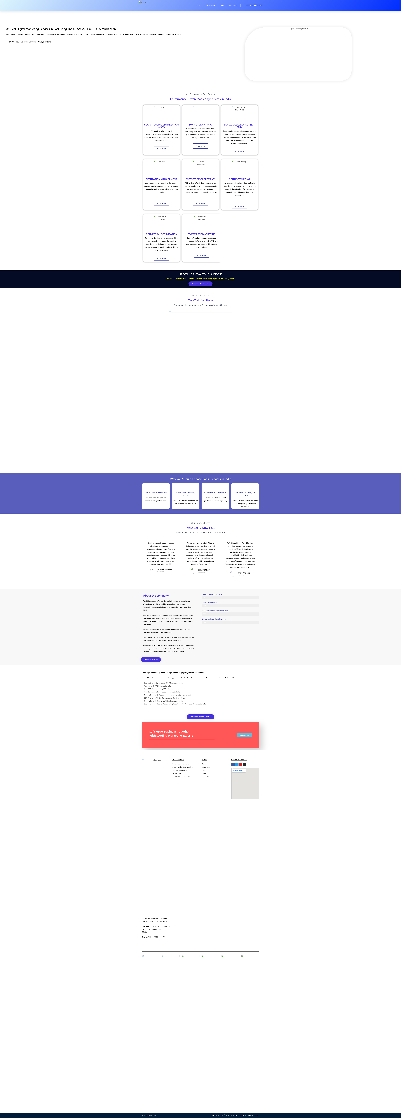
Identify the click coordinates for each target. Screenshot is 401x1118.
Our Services (210, 5)
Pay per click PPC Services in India (157, 686)
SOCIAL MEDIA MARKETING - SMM (239, 126)
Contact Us (233, 5)
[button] (161, 148)
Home (198, 5)
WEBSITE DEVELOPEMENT (200, 179)
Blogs (222, 5)
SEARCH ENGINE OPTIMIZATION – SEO (161, 126)
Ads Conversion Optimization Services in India (162, 692)
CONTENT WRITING (239, 179)
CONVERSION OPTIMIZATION (161, 234)
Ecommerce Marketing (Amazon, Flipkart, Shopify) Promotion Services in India (175, 704)
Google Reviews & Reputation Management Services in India (168, 695)
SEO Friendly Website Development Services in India (164, 698)
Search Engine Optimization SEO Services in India (163, 683)
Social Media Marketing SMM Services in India (162, 689)
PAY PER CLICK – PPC (200, 125)
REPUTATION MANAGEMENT (161, 179)
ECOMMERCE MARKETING (201, 234)
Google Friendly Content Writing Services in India (163, 701)
